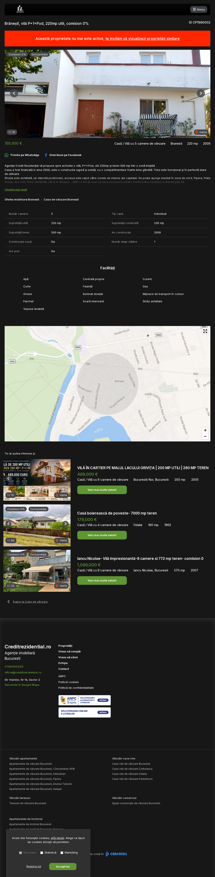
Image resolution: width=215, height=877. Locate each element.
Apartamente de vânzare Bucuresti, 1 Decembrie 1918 (42, 768)
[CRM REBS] (116, 854)
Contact (63, 668)
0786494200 (14, 666)
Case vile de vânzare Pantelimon (132, 778)
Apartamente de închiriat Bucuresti (30, 824)
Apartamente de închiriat (25, 819)
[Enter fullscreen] (205, 331)
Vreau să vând (68, 657)
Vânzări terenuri (19, 798)
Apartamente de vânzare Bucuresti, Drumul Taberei (40, 783)
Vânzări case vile (123, 758)
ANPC (62, 676)
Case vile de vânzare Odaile (129, 773)
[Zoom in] (205, 430)
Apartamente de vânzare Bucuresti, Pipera (35, 778)
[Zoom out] (205, 436)
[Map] (107, 383)
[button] (14, 93)
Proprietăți (65, 645)
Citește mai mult (16, 189)
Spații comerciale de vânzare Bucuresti (136, 803)
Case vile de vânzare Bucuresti (131, 763)
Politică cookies (68, 682)
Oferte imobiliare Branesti (22, 199)
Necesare (29, 852)
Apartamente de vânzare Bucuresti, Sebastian (37, 773)
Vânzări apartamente (23, 758)
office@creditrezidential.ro (23, 672)
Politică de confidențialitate (76, 687)
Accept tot (62, 866)
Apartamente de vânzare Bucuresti (30, 763)
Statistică (50, 852)
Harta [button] (203, 132)
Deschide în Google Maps (22, 684)
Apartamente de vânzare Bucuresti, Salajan (35, 789)
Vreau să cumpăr (69, 651)
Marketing (71, 852)
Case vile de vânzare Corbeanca (132, 768)
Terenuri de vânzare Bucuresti (27, 803)
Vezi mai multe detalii (102, 489)
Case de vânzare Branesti (61, 199)
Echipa (63, 663)
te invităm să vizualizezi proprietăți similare (142, 39)
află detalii (57, 838)
